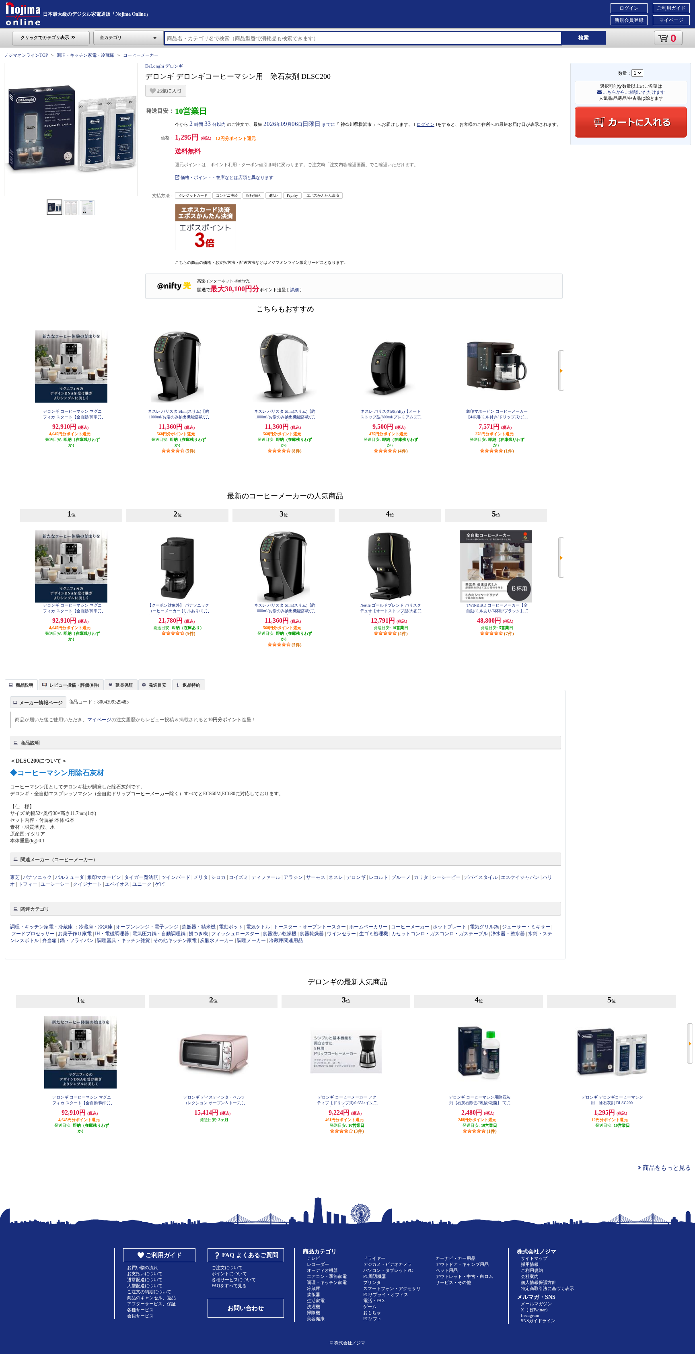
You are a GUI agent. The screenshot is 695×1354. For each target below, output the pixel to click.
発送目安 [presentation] (158, 685)
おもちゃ (372, 1312)
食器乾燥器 (312, 933)
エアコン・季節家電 (327, 1276)
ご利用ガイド (671, 8)
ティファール (265, 877)
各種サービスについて (234, 1279)
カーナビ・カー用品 (455, 1258)
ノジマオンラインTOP (26, 55)
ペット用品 (447, 1270)
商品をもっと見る (666, 1168)
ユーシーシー (55, 884)
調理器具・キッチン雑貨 (123, 940)
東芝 (15, 877)
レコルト (378, 877)
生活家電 (316, 1300)
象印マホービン (104, 877)
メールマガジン (536, 1303)
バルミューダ (69, 877)
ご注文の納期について (149, 1291)
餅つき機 (198, 933)
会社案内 (530, 1276)
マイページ (671, 20)
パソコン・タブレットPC (388, 1270)
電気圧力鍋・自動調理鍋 (158, 933)
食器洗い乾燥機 (279, 933)
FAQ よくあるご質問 (250, 1255)
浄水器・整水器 (508, 933)
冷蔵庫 (313, 1288)
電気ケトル (258, 927)
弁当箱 (49, 940)
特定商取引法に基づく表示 (547, 1288)
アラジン (293, 877)
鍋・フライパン (77, 940)
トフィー (27, 884)
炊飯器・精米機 (199, 927)
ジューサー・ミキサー (526, 927)
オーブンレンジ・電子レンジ (147, 927)
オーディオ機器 (322, 1270)
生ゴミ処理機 (373, 933)
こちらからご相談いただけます (633, 92)
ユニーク (142, 884)
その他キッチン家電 (175, 940)
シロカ (218, 877)
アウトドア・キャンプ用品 (462, 1264)
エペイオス (117, 884)
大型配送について (144, 1285)
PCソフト (372, 1318)
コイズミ (238, 877)
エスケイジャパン (520, 877)
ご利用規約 (532, 1270)
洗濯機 (313, 1306)
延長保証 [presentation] (124, 685)
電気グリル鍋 (484, 927)
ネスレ (336, 877)
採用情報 (530, 1264)
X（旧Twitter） (535, 1309)
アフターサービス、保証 (151, 1303)
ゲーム (369, 1306)
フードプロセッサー (33, 933)
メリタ (200, 877)
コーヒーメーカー (140, 55)
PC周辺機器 (374, 1276)
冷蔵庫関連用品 (286, 940)
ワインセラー (341, 933)
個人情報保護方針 (538, 1282)
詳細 (294, 289)
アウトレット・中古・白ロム (464, 1276)
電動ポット (231, 927)
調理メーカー (251, 940)
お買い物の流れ (142, 1267)
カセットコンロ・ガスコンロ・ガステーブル (439, 933)
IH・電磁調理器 (112, 933)
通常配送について (144, 1279)
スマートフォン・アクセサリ (392, 1288)
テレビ (313, 1258)
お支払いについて (144, 1273)
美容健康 (316, 1318)
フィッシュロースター (235, 933)
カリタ (421, 877)
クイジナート (87, 884)
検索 (583, 38)
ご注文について (227, 1267)
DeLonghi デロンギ (164, 66)
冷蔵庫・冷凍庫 (96, 927)
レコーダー (318, 1264)
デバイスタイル (481, 877)
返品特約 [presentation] (191, 685)
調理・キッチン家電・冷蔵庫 (85, 55)
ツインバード (175, 877)
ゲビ (159, 884)
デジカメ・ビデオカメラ (387, 1264)
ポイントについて (229, 1273)
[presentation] (20, 684)
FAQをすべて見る (229, 1285)
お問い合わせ (246, 1308)
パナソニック (37, 877)
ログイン (629, 8)
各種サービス (140, 1309)
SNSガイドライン (538, 1320)
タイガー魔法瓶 (141, 877)
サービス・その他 (453, 1282)
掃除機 (313, 1312)
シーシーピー (446, 877)
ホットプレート (450, 927)
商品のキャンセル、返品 (151, 1297)
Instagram (530, 1315)
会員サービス (140, 1315)
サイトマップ (534, 1258)
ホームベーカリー (368, 927)
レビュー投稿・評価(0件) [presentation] (74, 685)
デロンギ (356, 877)
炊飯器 (313, 1294)
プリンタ (372, 1282)
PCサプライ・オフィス (385, 1294)
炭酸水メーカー (217, 940)
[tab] (21, 684)
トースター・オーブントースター (309, 927)
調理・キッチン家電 (327, 1282)
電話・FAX (374, 1300)
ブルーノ (401, 877)
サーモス (315, 877)
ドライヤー (374, 1258)
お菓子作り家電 (75, 933)
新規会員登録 (629, 20)
